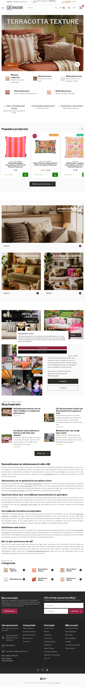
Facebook (63, 388)
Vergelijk (68, 642)
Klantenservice (9, 611)
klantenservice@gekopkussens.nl (38, 551)
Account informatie (71, 628)
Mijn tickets (69, 635)
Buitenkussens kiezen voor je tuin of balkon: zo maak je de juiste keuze (26, 410)
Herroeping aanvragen (72, 645)
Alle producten (70, 648)
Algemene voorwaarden (52, 655)
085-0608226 (10, 645)
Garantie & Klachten (50, 652)
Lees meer (17, 415)
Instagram (63, 381)
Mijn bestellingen (70, 632)
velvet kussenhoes (18, 491)
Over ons (47, 658)
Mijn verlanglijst (70, 638)
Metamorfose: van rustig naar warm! (67, 431)
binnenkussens (49, 474)
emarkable (57, 683)
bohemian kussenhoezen (34, 484)
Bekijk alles (41, 453)
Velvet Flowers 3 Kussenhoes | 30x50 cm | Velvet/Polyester (45, 164)
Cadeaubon (48, 645)
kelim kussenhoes (26, 486)
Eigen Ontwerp (49, 648)
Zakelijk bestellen (50, 642)
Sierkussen (26, 642)
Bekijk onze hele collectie (41, 184)
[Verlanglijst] (74, 8)
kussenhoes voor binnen (29, 505)
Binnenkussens (28, 638)
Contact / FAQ (48, 628)
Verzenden (47, 635)
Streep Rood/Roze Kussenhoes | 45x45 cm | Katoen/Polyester (16, 165)
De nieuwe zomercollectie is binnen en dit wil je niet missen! (26, 432)
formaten (15, 516)
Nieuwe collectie (28, 628)
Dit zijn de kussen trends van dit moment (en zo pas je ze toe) (69, 410)
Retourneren (48, 638)
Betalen (46, 632)
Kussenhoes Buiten (29, 635)
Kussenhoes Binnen (29, 632)
